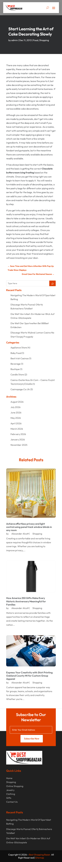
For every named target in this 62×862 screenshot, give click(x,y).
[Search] (52, 283)
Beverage (15, 363)
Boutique (15, 369)
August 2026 (17, 401)
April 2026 (16, 423)
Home (9, 778)
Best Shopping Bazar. (40, 854)
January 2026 (18, 439)
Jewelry (10, 790)
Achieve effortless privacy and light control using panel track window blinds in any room (29, 527)
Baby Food (16, 353)
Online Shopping (14, 786)
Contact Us (12, 801)
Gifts (8, 797)
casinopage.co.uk (20, 389)
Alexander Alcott (20, 533)
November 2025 (19, 444)
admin (14, 40)
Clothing (10, 794)
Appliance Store (19, 347)
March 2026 (17, 428)
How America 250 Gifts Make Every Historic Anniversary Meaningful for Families (26, 601)
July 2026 (15, 407)
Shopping (44, 40)
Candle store (17, 374)
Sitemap (39, 857)
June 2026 (16, 412)
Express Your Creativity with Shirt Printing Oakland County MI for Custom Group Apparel (29, 675)
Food (35, 40)
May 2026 (16, 417)
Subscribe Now (31, 738)
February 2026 (18, 434)
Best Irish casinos (20, 358)
